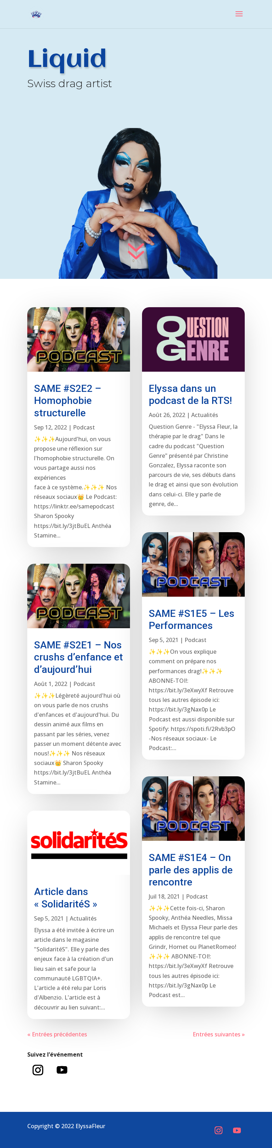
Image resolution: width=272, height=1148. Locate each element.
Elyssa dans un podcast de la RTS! (190, 395)
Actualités (83, 918)
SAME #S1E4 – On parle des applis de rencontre (191, 870)
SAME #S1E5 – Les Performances (191, 620)
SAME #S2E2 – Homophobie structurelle (67, 401)
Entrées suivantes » (219, 1034)
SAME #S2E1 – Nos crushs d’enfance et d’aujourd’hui (78, 657)
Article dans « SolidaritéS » (65, 898)
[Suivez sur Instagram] (38, 1070)
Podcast (84, 427)
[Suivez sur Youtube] (62, 1070)
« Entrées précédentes (57, 1034)
